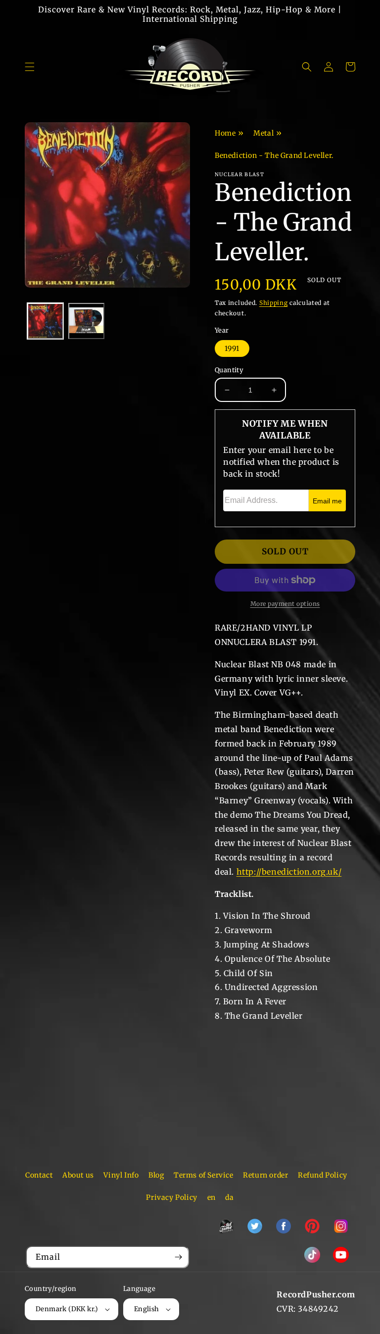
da (229, 1197)
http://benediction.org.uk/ (289, 872)
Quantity (229, 370)
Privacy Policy (171, 1197)
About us (78, 1175)
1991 (232, 348)
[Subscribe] (178, 1257)
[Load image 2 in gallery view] (86, 321)
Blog (156, 1175)
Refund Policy (322, 1175)
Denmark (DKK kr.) (67, 1309)
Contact (38, 1175)
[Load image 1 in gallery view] (45, 321)
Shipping (273, 302)
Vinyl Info (121, 1175)
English (146, 1309)
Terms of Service (204, 1175)
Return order (265, 1175)
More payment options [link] (285, 603)
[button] (30, 67)
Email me (327, 501)
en (211, 1197)
